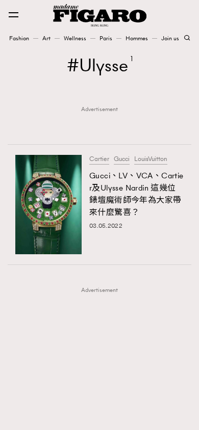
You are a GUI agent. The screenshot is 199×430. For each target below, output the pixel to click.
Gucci (122, 159)
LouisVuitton (150, 159)
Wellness (75, 38)
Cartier (99, 159)
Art (46, 38)
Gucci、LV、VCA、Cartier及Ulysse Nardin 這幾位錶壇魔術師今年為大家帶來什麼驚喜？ (136, 194)
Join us (170, 38)
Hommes (137, 38)
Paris (106, 38)
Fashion (19, 38)
